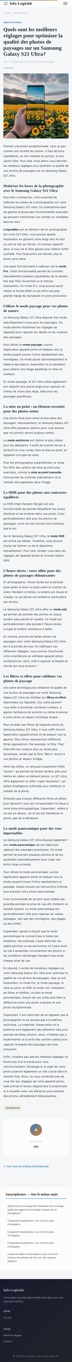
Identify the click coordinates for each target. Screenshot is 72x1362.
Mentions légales (12, 1335)
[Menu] (65, 3)
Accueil (7, 13)
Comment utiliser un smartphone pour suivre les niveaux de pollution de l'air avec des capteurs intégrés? (33, 1258)
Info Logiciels (17, 3)
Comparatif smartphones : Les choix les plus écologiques (31, 1222)
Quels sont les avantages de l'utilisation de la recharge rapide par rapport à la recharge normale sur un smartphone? (36, 1209)
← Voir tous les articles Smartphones (26, 1166)
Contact (7, 1341)
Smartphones (21, 13)
